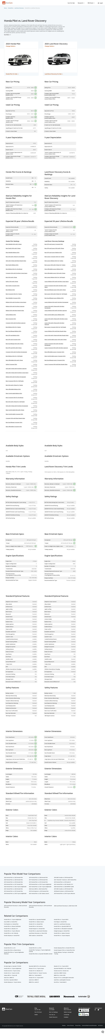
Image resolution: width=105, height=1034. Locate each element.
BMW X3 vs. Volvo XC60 (59, 975)
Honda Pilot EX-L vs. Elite (35, 948)
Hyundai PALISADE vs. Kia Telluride (62, 968)
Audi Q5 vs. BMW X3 (9, 977)
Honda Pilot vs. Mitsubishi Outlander (63, 928)
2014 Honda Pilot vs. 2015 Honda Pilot (13, 891)
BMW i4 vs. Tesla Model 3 (35, 975)
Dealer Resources (53, 1017)
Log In (101, 3)
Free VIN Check (38, 1012)
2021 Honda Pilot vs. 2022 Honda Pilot (13, 889)
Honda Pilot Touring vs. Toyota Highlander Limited (39, 950)
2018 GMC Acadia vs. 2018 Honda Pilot (63, 877)
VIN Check (90, 3)
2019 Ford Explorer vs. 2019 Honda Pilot (38, 891)
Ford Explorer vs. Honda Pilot (11, 924)
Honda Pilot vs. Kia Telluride (11, 933)
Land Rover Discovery (18, 8)
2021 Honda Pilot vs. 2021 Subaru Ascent (39, 893)
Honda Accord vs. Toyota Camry (12, 970)
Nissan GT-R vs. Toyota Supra (36, 968)
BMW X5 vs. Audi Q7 (34, 982)
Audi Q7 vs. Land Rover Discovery (62, 924)
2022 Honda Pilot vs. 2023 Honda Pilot (13, 877)
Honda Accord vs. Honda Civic (61, 970)
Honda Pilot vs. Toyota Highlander (12, 919)
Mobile (36, 1014)
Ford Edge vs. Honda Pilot (60, 921)
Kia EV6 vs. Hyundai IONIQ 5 (11, 980)
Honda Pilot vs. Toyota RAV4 (61, 919)
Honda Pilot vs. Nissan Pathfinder (12, 926)
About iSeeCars (67, 1009)
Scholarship (66, 1014)
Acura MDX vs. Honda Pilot (10, 921)
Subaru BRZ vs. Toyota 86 (10, 975)
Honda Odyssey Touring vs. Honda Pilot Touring (64, 953)
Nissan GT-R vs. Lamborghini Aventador (64, 977)
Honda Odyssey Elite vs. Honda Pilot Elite (64, 948)
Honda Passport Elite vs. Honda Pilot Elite (64, 950)
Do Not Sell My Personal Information (89, 1025)
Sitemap (64, 1025)
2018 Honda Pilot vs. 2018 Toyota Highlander (15, 893)
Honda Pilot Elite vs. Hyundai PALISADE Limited (40, 953)
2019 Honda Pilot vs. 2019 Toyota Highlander (40, 884)
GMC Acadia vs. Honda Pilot (36, 935)
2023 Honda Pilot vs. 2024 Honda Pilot (13, 879)
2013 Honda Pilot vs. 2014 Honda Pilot (38, 882)
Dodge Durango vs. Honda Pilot (62, 931)
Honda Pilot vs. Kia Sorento (36, 926)
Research (80, 3)
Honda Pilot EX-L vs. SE (9, 948)
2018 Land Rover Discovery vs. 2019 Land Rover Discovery (40, 906)
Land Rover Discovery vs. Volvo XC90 (38, 933)
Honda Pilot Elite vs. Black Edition (12, 950)
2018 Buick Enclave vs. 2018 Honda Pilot (64, 891)
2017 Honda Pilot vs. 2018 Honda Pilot (38, 879)
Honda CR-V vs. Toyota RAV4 (36, 977)
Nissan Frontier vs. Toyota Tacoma (38, 973)
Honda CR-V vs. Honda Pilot (36, 924)
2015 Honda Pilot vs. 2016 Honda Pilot (13, 882)
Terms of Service (70, 1025)
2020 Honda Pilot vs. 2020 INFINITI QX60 (64, 886)
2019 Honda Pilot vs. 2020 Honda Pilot (38, 877)
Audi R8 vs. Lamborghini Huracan (62, 980)
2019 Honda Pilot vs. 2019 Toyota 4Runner (64, 893)
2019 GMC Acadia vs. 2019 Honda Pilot (63, 889)
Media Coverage (68, 1012)
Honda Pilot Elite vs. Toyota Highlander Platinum (14, 953)
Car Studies (51, 1009)
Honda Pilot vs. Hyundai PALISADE (37, 919)
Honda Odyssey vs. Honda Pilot (12, 935)
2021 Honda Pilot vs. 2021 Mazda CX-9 (63, 884)
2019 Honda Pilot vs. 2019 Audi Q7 (62, 882)
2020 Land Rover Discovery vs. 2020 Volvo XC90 (65, 905)
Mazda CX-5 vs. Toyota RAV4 (61, 966)
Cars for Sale (71, 3)
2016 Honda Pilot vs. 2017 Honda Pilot (13, 884)
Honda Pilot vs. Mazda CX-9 (11, 928)
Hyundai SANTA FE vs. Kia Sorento (37, 966)
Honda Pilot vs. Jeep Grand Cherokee (38, 931)
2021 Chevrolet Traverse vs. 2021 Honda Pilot (65, 879)
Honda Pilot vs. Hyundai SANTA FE (62, 926)
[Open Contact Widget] (102, 1031)
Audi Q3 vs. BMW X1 (34, 980)
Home (5, 8)
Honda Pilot (10, 8)
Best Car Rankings (53, 1012)
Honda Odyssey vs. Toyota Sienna (12, 982)
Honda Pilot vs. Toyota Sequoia (62, 935)
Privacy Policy (78, 1025)
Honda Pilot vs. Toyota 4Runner (12, 931)
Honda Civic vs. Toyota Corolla (11, 973)
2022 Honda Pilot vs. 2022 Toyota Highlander (15, 886)
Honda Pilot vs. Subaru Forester (62, 933)
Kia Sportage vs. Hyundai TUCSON (12, 966)
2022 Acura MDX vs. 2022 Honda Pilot (38, 889)
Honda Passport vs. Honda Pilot (37, 928)
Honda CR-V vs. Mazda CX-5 (36, 970)
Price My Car (52, 1014)
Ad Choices (100, 1025)
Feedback (66, 1017)
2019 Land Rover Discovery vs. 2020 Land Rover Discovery (15, 906)
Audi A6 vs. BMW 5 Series (60, 973)
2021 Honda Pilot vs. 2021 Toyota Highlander (40, 886)
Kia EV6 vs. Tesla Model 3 (60, 982)
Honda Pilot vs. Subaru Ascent (36, 921)
